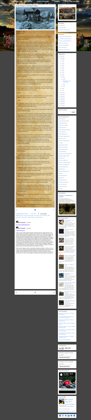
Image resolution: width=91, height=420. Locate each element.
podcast (67, 361)
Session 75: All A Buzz (69, 238)
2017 (61, 105)
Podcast (29, 1)
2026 (61, 56)
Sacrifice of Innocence (63, 49)
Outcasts (61, 25)
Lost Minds (61, 27)
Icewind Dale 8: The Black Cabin (27, 6)
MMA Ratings (70, 406)
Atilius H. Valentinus (63, 140)
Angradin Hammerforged (64, 153)
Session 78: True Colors (69, 246)
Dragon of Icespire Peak (64, 40)
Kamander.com (63, 405)
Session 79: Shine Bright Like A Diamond (69, 283)
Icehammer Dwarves (63, 29)
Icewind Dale (31, 215)
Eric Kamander (69, 399)
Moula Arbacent (62, 144)
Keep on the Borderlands (64, 36)
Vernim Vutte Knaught (63, 129)
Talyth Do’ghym (31, 217)
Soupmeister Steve (20, 217)
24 (63, 79)
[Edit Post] (38, 213)
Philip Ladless (62, 123)
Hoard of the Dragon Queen (65, 339)
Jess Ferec (61, 138)
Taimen (25, 217)
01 (62, 90)
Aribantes (61, 158)
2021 (61, 98)
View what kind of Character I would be (67, 411)
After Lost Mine (62, 47)
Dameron (61, 118)
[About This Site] (71, 416)
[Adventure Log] (74, 416)
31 (63, 77)
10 (62, 63)
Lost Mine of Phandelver (64, 38)
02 (62, 88)
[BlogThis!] (42, 213)
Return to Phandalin (63, 45)
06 (62, 70)
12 (62, 59)
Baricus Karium (62, 186)
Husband (70, 401)
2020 (61, 99)
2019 (61, 101)
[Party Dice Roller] (66, 416)
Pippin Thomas (62, 147)
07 (62, 68)
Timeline (57, 1)
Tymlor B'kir (61, 151)
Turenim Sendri (62, 149)
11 (62, 61)
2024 (61, 92)
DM (69, 402)
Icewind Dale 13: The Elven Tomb (68, 221)
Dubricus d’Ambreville (63, 162)
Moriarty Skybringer (63, 171)
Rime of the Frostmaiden (42, 215)
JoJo (35, 215)
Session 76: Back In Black (69, 255)
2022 (61, 96)
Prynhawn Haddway (63, 136)
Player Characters (43, 1)
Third (60, 188)
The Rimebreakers (39, 217)
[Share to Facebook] (44, 213)
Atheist (66, 401)
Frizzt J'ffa (25, 215)
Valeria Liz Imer (62, 125)
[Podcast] (63, 416)
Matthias (61, 169)
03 (62, 76)
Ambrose (21, 215)
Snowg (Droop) (62, 175)
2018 (61, 103)
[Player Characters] (68, 416)
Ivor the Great (62, 184)
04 (62, 74)
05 (62, 72)
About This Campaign (72, 1)
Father (66, 402)
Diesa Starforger (62, 166)
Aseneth (60, 177)
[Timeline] (60, 416)
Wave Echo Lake (62, 43)
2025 (61, 58)
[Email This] (41, 213)
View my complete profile (64, 408)
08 (62, 66)
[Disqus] (35, 236)
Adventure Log (17, 1)
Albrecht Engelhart (63, 155)
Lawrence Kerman (63, 120)
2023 (61, 94)
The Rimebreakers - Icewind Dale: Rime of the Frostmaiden (66, 317)
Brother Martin (62, 134)
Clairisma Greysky (63, 182)
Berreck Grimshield (63, 164)
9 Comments (33, 213)
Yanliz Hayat (61, 127)
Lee (60, 142)
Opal (60, 173)
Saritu (49, 215)
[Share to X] (43, 213)
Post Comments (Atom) (38, 297)
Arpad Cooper (62, 179)
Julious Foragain (62, 160)
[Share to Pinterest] (46, 213)
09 (62, 65)
